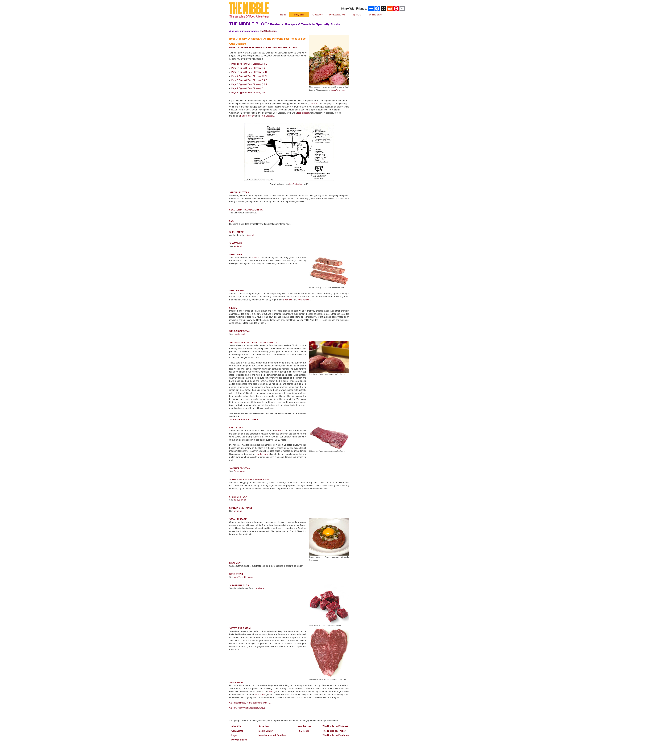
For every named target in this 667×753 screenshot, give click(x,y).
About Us (236, 726)
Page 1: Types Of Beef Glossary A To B (249, 64)
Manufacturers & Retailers (272, 735)
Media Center (265, 731)
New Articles (304, 726)
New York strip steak (243, 577)
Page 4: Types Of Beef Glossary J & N (249, 76)
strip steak (249, 235)
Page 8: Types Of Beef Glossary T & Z (248, 92)
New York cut (304, 300)
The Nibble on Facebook (336, 735)
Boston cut (288, 300)
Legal (234, 735)
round (271, 691)
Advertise (263, 726)
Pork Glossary (267, 116)
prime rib (256, 257)
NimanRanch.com (338, 90)
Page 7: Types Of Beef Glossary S (247, 88)
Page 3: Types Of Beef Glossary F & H (249, 72)
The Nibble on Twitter (334, 731)
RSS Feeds (303, 731)
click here (313, 103)
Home (283, 15)
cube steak (260, 694)
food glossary (303, 113)
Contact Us (237, 731)
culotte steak (239, 334)
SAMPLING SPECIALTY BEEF (243, 419)
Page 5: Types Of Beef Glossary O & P (249, 80)
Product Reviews (337, 15)
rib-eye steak (240, 500)
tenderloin (238, 246)
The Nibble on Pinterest (335, 726)
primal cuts (259, 588)
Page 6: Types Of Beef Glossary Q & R (249, 84)
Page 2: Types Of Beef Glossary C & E (249, 68)
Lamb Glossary (247, 116)
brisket (279, 430)
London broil (262, 454)
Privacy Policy (239, 739)
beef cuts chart (296, 184)
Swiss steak (239, 471)
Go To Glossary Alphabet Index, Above (247, 708)
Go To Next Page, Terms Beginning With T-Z (249, 703)
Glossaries (317, 15)
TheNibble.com (268, 31)
